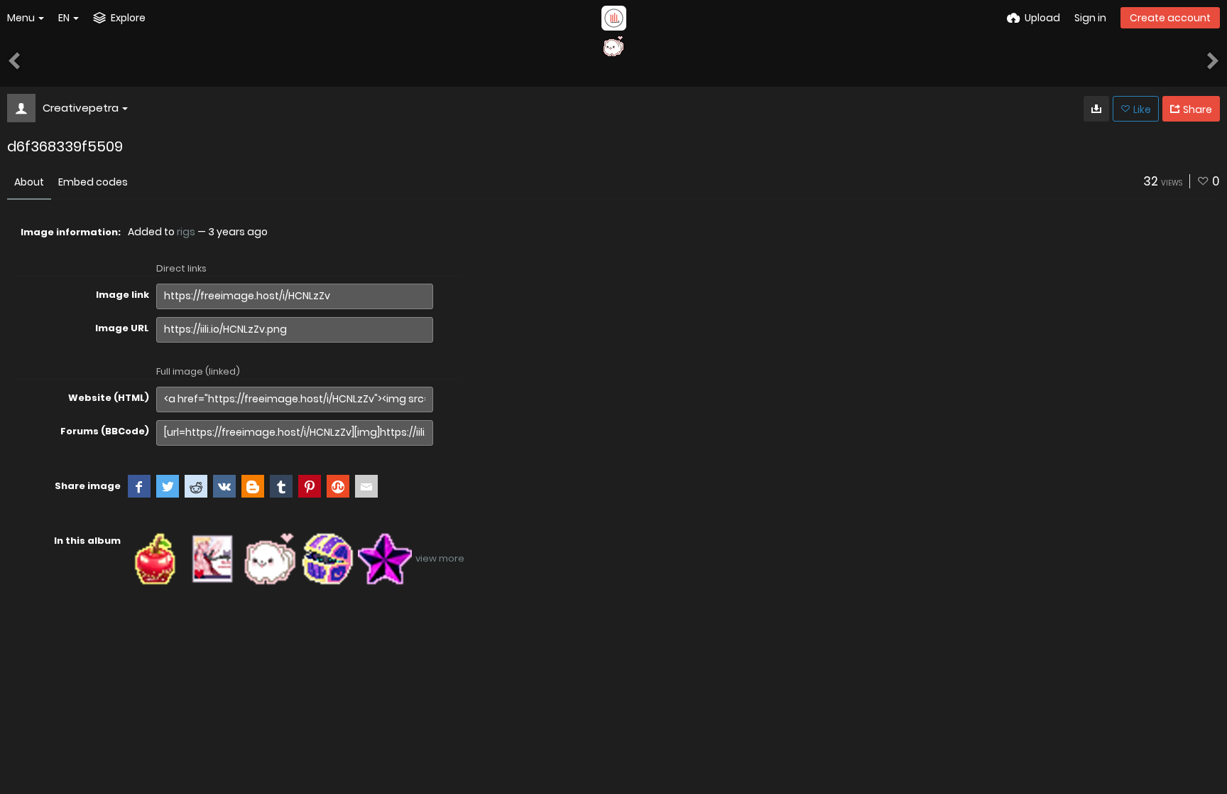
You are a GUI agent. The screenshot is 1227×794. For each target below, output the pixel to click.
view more (439, 558)
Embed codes (93, 182)
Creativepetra (81, 107)
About (29, 182)
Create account (1170, 18)
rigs (186, 232)
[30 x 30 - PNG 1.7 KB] (1096, 109)
